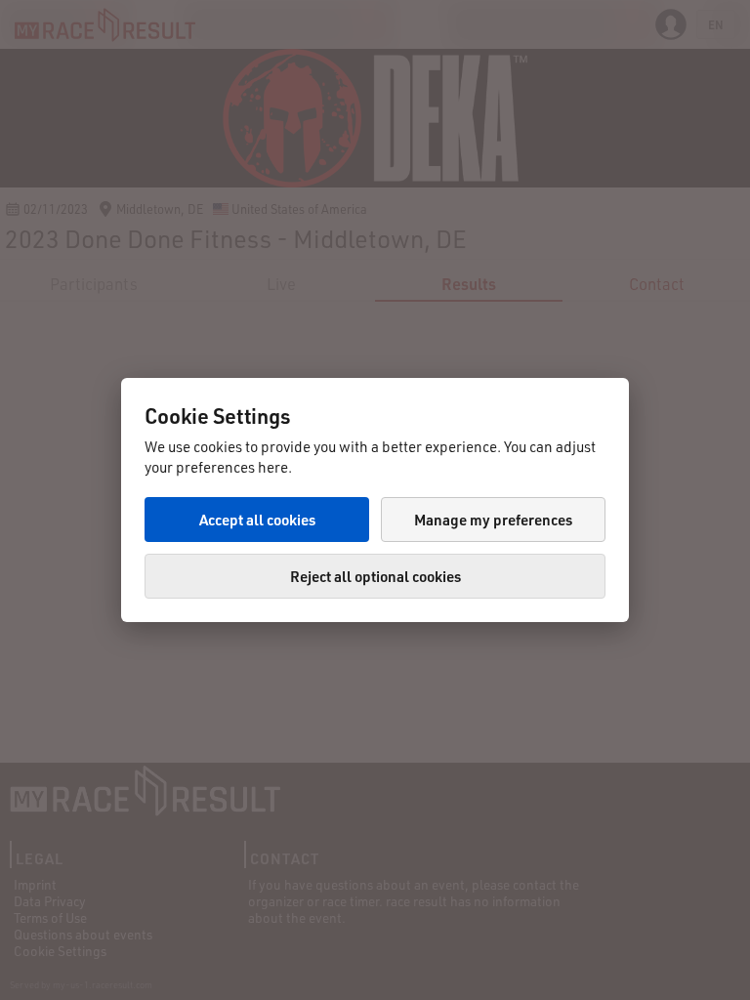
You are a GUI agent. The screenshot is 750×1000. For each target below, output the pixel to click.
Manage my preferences (493, 519)
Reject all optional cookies (375, 576)
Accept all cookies (257, 519)
